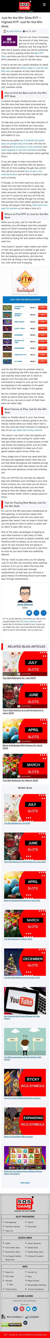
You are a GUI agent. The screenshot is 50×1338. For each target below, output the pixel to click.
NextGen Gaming (12, 1226)
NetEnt (31, 1222)
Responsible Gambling (37, 1285)
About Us (9, 1272)
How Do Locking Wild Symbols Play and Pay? (22, 1098)
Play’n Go (9, 1231)
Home (7, 1243)
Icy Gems (18, 361)
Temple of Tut (21, 355)
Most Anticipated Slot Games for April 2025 (22, 900)
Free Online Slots (12, 1248)
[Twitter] (36, 613)
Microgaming (10, 1222)
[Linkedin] (44, 613)
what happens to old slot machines (19, 150)
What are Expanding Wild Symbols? (18, 1137)
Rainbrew (19, 335)
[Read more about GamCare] (3, 1317)
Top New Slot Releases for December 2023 (22, 977)
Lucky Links (20, 329)
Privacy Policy (11, 1289)
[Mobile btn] (44, 4)
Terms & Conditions (36, 1289)
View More (25, 1183)
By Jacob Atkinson (14, 31)
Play (42, 307)
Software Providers (36, 1256)
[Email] (29, 613)
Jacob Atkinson (26, 674)
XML (11, 1284)
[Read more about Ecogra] (32, 1317)
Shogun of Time (19, 342)
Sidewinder (19, 348)
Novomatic (32, 1226)
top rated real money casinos (27, 430)
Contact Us (32, 1272)
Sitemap (8, 1281)
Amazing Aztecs (18, 315)
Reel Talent (19, 322)
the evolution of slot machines (27, 146)
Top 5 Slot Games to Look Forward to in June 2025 (25, 862)
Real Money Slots (12, 1252)
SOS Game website (28, 621)
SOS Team (9, 1276)
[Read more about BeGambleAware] (15, 1317)
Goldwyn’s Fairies (19, 308)
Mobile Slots (33, 1248)
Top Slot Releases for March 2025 (20, 780)
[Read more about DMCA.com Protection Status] (11, 1325)
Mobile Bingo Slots (35, 1252)
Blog (29, 1276)
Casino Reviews (34, 1243)
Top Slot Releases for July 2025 (19, 678)
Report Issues (33, 1281)
